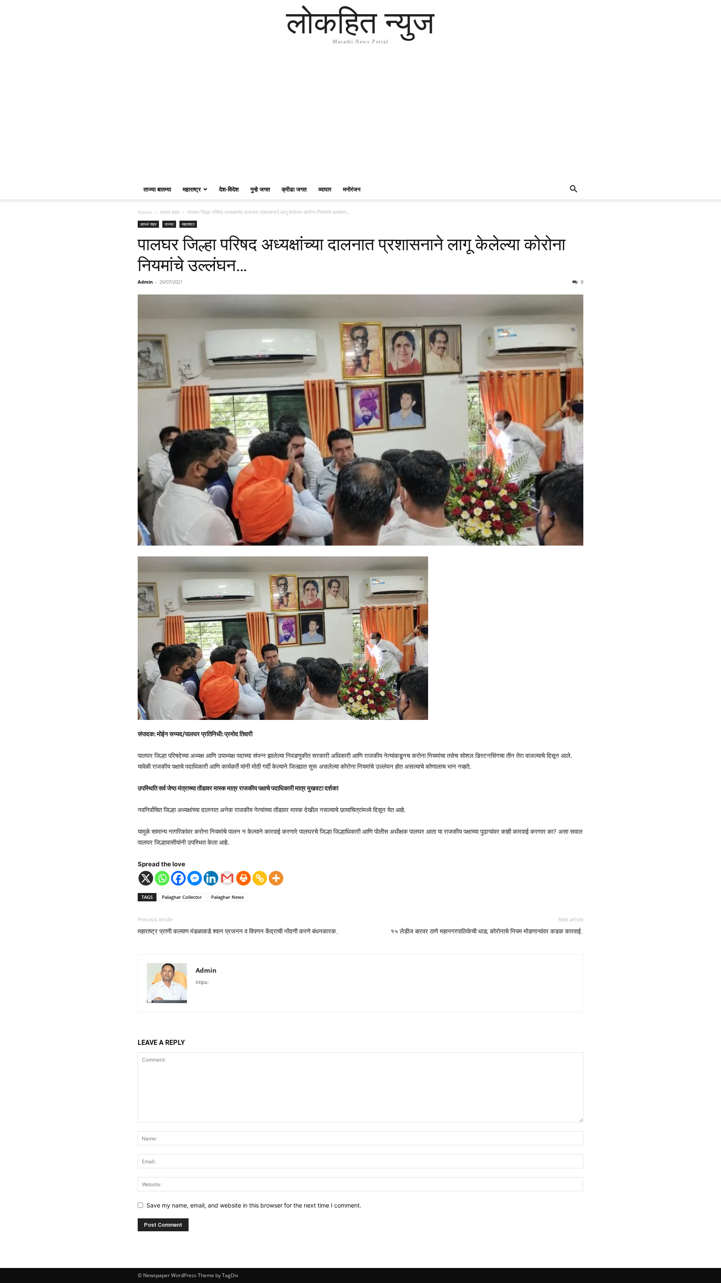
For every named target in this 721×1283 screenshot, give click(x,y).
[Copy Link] (259, 878)
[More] (276, 878)
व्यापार (324, 189)
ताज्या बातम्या (157, 189)
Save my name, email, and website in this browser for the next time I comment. (253, 1205)
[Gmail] (227, 878)
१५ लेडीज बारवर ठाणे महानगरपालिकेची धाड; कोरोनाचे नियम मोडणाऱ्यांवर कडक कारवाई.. (487, 931)
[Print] (243, 878)
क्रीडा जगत (294, 189)
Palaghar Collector (182, 897)
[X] (146, 878)
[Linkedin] (211, 878)
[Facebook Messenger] (194, 878)
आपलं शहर (169, 212)
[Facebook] (178, 878)
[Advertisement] (360, 116)
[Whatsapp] (162, 878)
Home (145, 212)
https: (202, 982)
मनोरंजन (351, 189)
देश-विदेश (229, 189)
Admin (145, 282)
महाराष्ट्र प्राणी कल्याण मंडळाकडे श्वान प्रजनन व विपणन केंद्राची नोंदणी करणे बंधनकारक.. (238, 931)
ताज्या (169, 224)
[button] (573, 190)
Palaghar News (227, 897)
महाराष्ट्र (192, 189)
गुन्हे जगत (260, 189)
